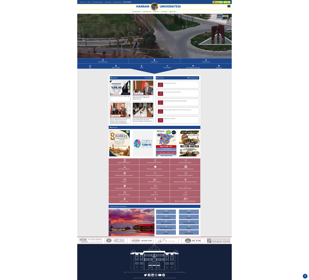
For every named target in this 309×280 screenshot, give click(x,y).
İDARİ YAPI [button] (156, 11)
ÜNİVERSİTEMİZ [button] (136, 11)
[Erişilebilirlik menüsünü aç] (305, 276)
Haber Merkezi (107, 2)
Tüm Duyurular (193, 78)
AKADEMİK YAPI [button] (147, 11)
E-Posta (88, 2)
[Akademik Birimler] (103, 59)
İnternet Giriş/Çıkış (117, 2)
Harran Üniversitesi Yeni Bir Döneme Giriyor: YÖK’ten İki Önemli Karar (141, 97)
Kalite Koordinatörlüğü (97, 2)
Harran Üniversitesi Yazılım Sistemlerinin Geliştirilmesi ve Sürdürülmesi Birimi (158, 277)
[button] (229, 6)
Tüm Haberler (149, 78)
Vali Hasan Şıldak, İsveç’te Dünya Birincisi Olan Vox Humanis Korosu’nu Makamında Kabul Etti (143, 119)
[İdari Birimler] (154, 59)
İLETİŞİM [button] (173, 11)
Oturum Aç (82, 2)
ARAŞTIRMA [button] (164, 11)
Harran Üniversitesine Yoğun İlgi (119, 96)
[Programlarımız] (206, 59)
